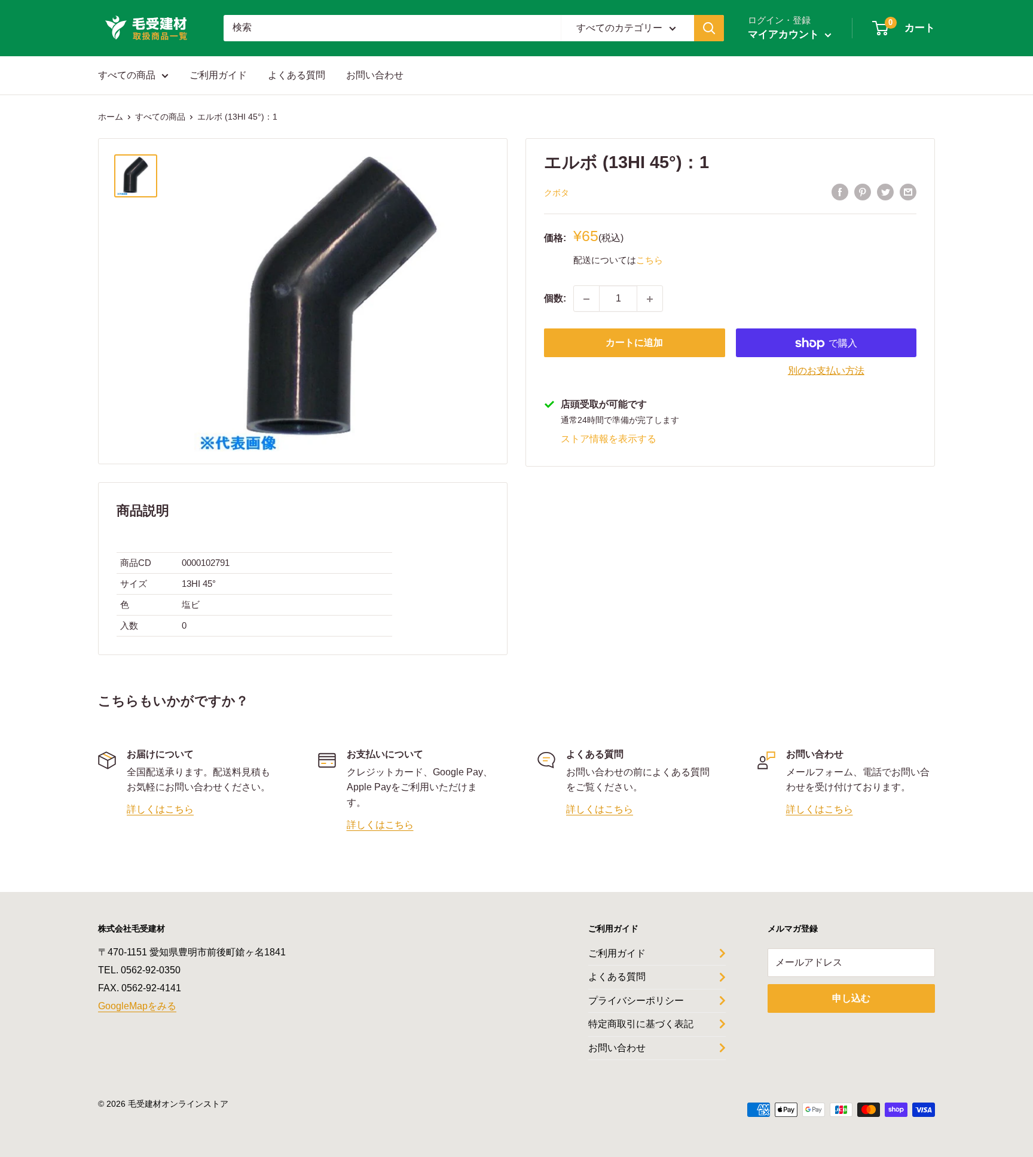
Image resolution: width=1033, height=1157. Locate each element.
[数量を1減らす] (586, 299)
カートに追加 (634, 343)
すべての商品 (126, 75)
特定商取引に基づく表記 (640, 1024)
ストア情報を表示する (608, 439)
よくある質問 (296, 75)
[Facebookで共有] (840, 192)
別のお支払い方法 (826, 371)
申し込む (851, 998)
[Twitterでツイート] (885, 192)
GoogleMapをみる (137, 1006)
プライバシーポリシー (636, 1000)
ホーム (110, 116)
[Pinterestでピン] (862, 192)
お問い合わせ (375, 75)
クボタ (556, 192)
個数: (555, 299)
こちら (649, 260)
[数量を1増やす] (649, 299)
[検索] (709, 28)
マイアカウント (785, 34)
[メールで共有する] (908, 192)
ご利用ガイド (218, 75)
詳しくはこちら (160, 809)
